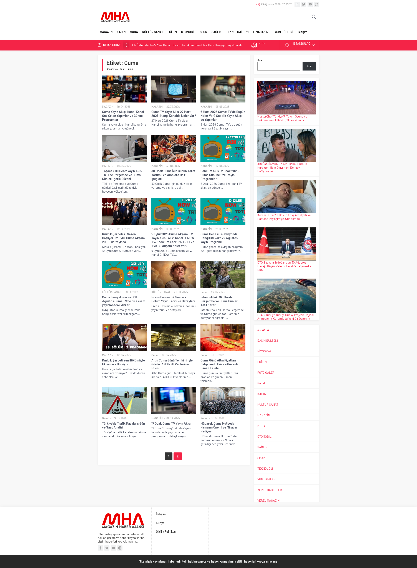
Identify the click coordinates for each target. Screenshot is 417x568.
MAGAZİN (106, 32)
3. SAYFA (263, 330)
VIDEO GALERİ (266, 479)
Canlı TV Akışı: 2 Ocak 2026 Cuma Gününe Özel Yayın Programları (219, 175)
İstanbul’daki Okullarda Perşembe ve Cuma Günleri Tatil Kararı (219, 301)
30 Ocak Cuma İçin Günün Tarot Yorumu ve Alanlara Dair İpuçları (173, 175)
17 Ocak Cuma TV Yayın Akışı (170, 423)
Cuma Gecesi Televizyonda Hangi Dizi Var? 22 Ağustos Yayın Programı (219, 238)
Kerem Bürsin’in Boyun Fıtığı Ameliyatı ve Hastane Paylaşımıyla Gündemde (284, 216)
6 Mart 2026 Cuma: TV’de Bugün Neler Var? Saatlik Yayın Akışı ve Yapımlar (222, 115)
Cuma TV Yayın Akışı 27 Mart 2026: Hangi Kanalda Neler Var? (173, 114)
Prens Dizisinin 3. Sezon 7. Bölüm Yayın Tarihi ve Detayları (173, 299)
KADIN (121, 32)
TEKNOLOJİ (234, 32)
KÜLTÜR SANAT (152, 32)
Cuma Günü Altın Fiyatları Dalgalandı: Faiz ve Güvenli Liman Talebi (219, 364)
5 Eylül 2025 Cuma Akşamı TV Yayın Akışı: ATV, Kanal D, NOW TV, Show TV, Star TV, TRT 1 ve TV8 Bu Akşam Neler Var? (172, 240)
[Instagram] (316, 4)
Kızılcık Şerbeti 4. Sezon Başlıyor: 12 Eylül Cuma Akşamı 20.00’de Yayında (123, 238)
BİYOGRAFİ (265, 351)
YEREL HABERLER (269, 490)
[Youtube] (310, 4)
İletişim (302, 32)
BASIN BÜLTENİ (283, 32)
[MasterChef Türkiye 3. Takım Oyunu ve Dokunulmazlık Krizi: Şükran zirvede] (286, 98)
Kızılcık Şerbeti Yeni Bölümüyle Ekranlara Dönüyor (123, 362)
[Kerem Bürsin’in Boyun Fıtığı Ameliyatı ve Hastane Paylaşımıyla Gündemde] (286, 196)
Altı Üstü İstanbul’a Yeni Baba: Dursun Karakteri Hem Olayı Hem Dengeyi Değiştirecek (187, 45)
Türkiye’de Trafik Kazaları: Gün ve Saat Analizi (123, 425)
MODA (134, 32)
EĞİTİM (172, 32)
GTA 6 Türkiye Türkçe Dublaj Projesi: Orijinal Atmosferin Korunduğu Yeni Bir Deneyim (285, 316)
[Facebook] (297, 4)
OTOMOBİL (188, 32)
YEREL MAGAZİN (257, 32)
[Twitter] (303, 4)
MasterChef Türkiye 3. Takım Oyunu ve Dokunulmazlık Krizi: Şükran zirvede (282, 118)
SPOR (203, 32)
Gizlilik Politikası (166, 531)
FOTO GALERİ (266, 372)
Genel (203, 292)
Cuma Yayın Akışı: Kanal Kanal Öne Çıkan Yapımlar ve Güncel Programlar (123, 115)
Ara (259, 60)
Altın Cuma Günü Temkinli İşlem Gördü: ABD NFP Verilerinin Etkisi (173, 364)
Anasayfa (111, 68)
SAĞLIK (217, 32)
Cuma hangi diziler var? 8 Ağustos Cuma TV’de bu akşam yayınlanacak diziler (123, 301)
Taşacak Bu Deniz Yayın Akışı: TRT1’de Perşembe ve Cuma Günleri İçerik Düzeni (122, 175)
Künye (160, 523)
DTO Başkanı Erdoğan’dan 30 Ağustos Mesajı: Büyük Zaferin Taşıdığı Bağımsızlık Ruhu (284, 266)
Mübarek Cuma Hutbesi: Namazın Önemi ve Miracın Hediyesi (218, 427)
